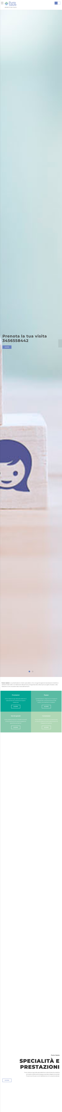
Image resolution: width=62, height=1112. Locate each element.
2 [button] (32, 671)
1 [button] (29, 671)
